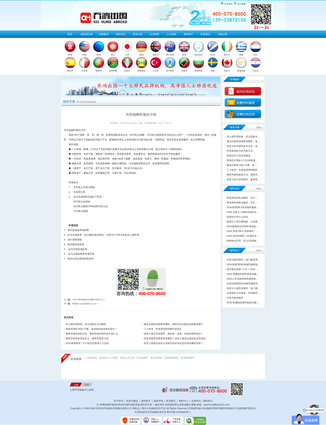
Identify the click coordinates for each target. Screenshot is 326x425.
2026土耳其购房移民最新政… (242, 278)
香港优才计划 (127, 357)
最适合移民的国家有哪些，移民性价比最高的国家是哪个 (173, 324)
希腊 (241, 54)
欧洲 (99, 54)
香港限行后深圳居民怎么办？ (85, 303)
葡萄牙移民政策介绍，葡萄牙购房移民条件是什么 (92, 333)
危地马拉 (198, 54)
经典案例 (103, 34)
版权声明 (158, 400)
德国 (141, 54)
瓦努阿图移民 (171, 357)
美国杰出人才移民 (108, 357)
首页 (69, 34)
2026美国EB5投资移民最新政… (243, 264)
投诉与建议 (132, 400)
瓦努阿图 (113, 70)
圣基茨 (184, 70)
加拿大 (227, 70)
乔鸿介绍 (137, 34)
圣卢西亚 (170, 70)
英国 (184, 54)
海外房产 (188, 34)
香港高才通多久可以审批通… (242, 160)
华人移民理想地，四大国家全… (243, 136)
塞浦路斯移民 (187, 357)
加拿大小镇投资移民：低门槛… (243, 288)
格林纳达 (141, 70)
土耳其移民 (91, 357)
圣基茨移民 (156, 357)
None (212, 54)
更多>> (259, 127)
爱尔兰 (227, 54)
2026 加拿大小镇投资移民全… (243, 212)
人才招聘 (171, 34)
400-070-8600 (152, 293)
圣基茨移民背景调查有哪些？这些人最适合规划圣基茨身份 (175, 338)
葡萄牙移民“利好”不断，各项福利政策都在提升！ (91, 328)
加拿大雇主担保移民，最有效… (243, 179)
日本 (127, 54)
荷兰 (255, 54)
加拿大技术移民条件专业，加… (243, 146)
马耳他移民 (142, 357)
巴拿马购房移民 (235, 297)
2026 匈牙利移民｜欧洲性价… (243, 235)
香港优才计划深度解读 (238, 155)
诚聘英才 (146, 400)
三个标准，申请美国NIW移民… (243, 169)
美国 (84, 54)
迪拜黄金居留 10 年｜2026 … (242, 269)
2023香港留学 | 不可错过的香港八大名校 (87, 343)
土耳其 (156, 70)
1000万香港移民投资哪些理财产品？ (88, 299)
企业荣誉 (154, 34)
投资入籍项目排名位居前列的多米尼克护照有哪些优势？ (173, 343)
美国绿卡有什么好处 (237, 216)
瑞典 (213, 70)
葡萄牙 (99, 70)
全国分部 (222, 34)
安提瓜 (127, 70)
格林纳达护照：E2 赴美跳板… (243, 240)
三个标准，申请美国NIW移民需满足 (163, 328)
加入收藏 (241, 3)
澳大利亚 (170, 54)
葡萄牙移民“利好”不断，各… (242, 165)
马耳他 (84, 70)
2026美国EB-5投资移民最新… (243, 207)
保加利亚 (198, 70)
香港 (70, 54)
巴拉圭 (255, 70)
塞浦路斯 (241, 70)
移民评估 (120, 34)
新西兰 (156, 54)
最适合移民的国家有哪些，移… (243, 141)
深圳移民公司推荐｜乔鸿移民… (243, 293)
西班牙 (70, 70)
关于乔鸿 (118, 400)
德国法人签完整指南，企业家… (243, 221)
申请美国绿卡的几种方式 (240, 150)
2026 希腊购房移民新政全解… (243, 274)
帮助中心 (183, 400)
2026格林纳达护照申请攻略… (242, 226)
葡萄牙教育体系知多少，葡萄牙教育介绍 (87, 338)
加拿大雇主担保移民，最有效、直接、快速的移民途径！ (173, 333)
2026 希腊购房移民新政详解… (243, 302)
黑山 (113, 54)
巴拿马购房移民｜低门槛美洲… (243, 259)
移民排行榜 (87, 34)
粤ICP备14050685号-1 (179, 412)
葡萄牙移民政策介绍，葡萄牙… (243, 174)
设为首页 (228, 3)
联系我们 (205, 34)
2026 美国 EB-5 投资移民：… (242, 231)
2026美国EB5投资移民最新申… (243, 283)
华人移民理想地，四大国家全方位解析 (86, 324)
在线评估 (196, 400)
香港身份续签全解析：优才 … (242, 197)
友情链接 (76, 358)
